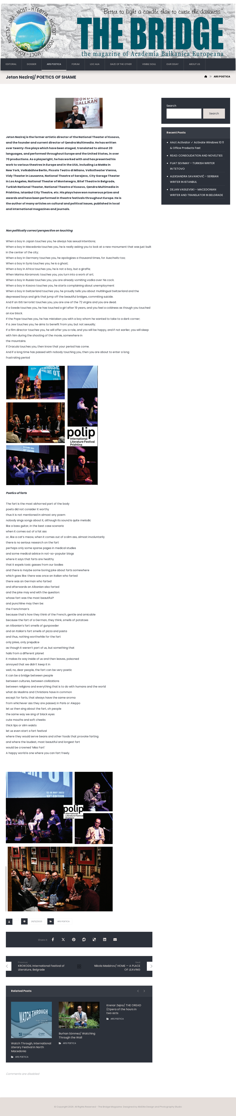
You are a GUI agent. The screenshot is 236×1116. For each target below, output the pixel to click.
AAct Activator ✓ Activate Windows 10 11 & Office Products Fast (197, 145)
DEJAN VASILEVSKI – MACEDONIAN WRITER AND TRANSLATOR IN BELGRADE (196, 192)
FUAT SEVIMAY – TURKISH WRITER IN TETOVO (192, 166)
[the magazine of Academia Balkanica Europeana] (118, 32)
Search (171, 106)
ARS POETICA (63, 921)
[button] (52, 939)
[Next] (144, 991)
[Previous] (138, 991)
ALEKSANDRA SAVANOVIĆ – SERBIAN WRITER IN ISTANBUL (194, 179)
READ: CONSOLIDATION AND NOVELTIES (196, 156)
